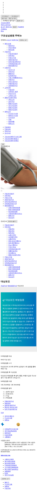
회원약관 (8, 433)
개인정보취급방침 (11, 431)
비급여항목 (8, 435)
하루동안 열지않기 (9, 20)
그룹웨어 (8, 437)
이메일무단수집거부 (11, 429)
